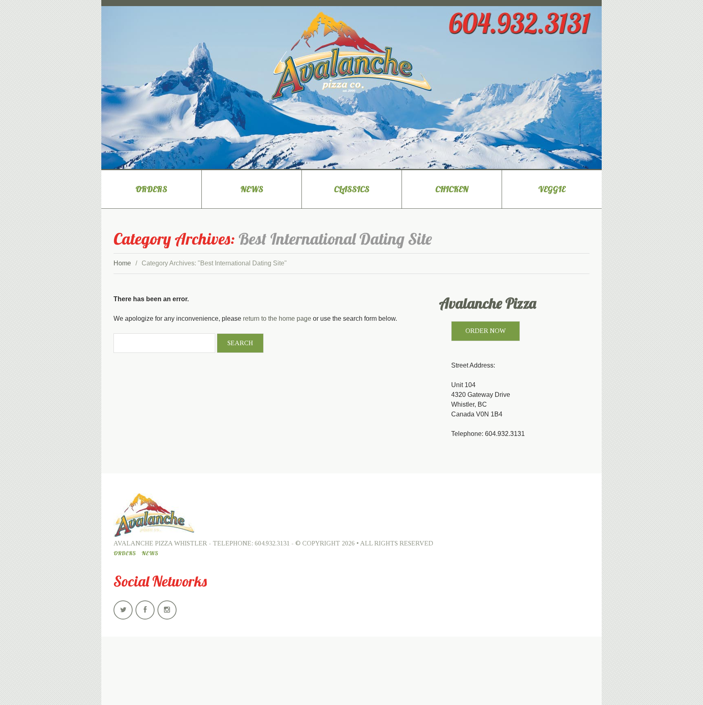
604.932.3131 (272, 543)
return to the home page (277, 318)
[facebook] (145, 610)
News (251, 189)
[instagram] (167, 610)
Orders (151, 189)
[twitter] (123, 610)
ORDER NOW (485, 330)
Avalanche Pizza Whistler (160, 543)
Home (122, 263)
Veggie (551, 189)
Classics (351, 189)
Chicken (451, 189)
